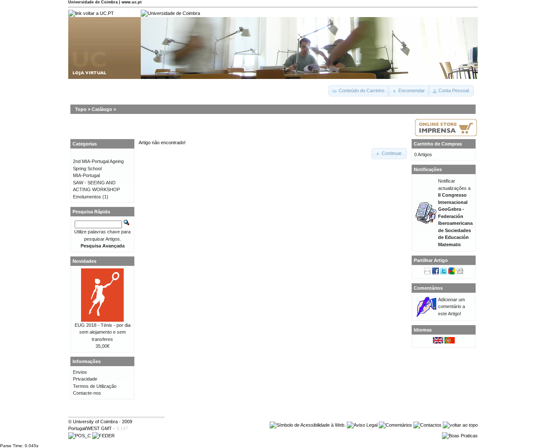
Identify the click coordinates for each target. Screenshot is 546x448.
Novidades (84, 261)
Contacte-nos (87, 393)
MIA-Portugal (86, 175)
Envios (80, 372)
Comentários (428, 288)
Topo (81, 109)
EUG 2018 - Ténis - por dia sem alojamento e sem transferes (103, 332)
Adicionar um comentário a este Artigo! (451, 306)
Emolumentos (87, 196)
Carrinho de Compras (438, 143)
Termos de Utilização (94, 386)
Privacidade (85, 378)
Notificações (428, 169)
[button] (358, 90)
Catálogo (102, 109)
